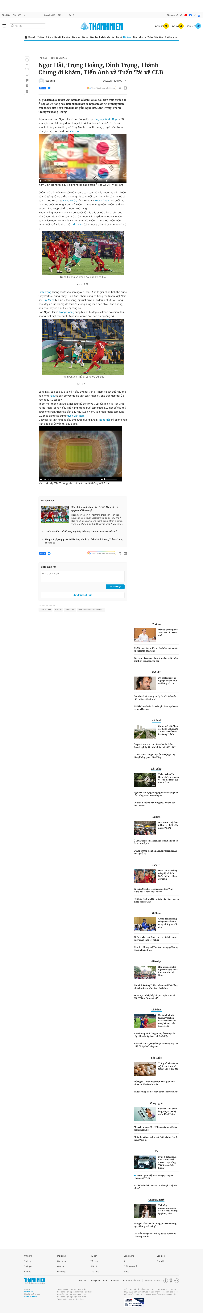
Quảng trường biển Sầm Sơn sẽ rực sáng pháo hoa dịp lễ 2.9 (155, 852)
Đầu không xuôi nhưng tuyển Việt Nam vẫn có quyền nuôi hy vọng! (94, 509)
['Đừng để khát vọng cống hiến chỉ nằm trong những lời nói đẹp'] (145, 924)
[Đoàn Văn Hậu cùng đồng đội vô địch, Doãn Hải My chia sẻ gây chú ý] (145, 876)
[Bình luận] (26, 80)
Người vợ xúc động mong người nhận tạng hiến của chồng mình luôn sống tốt (156, 794)
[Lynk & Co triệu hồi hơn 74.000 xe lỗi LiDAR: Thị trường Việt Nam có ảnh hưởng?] (145, 1162)
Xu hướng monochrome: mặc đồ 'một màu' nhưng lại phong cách (167, 1209)
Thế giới (49, 37)
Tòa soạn (114, 1280)
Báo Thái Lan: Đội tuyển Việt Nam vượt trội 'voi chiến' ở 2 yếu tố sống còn (156, 1045)
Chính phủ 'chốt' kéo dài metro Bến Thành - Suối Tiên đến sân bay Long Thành (168, 730)
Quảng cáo (95, 1280)
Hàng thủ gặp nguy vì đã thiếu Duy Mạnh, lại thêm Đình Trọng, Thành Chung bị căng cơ (84, 541)
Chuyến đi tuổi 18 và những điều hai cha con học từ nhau (154, 804)
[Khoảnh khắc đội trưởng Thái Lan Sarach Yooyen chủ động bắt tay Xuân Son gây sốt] (145, 1021)
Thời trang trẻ (171, 37)
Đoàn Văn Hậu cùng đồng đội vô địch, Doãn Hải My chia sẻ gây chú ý (167, 874)
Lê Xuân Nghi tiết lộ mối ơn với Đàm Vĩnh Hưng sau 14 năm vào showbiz (153, 890)
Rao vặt (160, 1261)
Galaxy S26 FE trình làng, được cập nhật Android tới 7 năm (167, 1111)
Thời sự (40, 37)
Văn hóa (110, 37)
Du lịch (102, 37)
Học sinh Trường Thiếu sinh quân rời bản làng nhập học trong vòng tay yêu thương (156, 986)
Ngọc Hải (104, 419)
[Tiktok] (195, 15)
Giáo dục (94, 37)
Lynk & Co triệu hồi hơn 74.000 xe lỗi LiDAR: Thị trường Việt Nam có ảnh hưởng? (167, 1162)
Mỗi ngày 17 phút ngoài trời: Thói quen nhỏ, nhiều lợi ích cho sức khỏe (154, 1083)
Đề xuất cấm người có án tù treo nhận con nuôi (168, 632)
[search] (28, 25)
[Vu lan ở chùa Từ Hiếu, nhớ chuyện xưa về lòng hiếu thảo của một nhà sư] (145, 780)
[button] (27, 60)
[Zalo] (199, 15)
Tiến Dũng (76, 224)
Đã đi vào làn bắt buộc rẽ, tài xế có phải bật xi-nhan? (155, 1186)
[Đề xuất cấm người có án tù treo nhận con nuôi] (145, 635)
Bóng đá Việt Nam (59, 58)
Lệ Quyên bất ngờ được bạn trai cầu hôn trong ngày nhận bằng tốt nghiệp (155, 938)
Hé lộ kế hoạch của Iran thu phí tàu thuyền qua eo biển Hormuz (156, 707)
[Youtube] (186, 15)
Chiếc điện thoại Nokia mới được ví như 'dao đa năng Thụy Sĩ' (156, 1138)
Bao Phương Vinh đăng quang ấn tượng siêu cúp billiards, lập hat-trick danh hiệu (154, 1035)
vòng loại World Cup (105, 119)
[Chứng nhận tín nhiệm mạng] (134, 1302)
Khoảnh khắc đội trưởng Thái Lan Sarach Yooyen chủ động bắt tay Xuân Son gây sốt (167, 1020)
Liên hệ (71, 15)
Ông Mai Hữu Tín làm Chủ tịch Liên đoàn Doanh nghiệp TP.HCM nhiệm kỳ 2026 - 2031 (155, 745)
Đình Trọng (45, 292)
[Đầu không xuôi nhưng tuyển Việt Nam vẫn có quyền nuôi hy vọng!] (55, 514)
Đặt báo (82, 1280)
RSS (105, 1280)
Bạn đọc (161, 1256)
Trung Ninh (50, 81)
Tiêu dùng (159, 37)
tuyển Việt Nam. (75, 415)
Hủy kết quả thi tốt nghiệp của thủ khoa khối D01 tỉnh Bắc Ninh (168, 971)
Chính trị (32, 37)
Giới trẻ (85, 37)
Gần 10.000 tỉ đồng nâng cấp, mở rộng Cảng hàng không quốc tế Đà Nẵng (154, 756)
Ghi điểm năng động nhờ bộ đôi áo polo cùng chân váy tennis (155, 1235)
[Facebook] (190, 15)
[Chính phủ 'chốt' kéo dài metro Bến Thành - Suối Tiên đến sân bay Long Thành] (145, 732)
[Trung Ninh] (41, 81)
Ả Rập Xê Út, (69, 200)
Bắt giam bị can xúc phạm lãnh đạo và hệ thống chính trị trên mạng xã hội (156, 659)
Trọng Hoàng (66, 312)
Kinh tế (57, 37)
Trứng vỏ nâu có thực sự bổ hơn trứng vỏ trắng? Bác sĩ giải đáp (168, 1066)
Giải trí (119, 37)
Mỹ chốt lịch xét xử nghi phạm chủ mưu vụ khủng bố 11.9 (167, 681)
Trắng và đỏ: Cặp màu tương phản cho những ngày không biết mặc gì (155, 1225)
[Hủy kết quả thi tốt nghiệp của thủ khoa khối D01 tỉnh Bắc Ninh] (145, 972)
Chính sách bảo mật (131, 1280)
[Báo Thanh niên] (34, 1281)
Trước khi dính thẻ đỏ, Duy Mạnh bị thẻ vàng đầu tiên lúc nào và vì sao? (81, 531)
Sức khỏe (76, 37)
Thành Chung (103, 200)
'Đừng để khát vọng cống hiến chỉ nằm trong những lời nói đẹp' (167, 923)
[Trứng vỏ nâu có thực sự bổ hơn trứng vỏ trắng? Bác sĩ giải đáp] (145, 1069)
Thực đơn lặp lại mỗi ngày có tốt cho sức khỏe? (156, 1092)
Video (150, 37)
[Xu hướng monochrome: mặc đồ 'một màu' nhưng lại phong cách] (145, 1211)
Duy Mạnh (49, 300)
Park (52, 395)
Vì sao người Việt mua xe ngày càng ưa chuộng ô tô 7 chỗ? (153, 1176)
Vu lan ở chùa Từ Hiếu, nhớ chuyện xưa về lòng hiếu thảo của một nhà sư (168, 778)
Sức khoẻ (61, 1261)
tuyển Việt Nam (45, 610)
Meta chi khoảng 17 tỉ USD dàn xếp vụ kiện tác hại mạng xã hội (155, 1128)
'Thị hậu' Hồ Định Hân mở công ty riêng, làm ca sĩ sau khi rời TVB (156, 900)
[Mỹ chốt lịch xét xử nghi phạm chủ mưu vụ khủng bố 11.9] (145, 683)
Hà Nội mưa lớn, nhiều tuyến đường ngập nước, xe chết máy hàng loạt (156, 649)
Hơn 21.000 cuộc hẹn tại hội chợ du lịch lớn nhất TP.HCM (168, 825)
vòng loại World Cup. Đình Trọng (91, 610)
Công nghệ (137, 37)
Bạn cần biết (50, 15)
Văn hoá (94, 1261)
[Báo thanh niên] (101, 25)
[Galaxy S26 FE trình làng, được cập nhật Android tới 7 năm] (145, 1114)
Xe (145, 37)
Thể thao (127, 37)
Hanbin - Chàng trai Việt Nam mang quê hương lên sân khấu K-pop (156, 948)
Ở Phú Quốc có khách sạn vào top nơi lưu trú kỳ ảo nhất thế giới (156, 842)
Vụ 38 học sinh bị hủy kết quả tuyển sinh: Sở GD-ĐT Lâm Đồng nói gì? (154, 996)
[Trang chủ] (26, 37)
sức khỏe (74, 131)
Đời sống (66, 37)
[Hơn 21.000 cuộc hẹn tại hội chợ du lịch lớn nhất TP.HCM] (145, 828)
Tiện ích (61, 15)
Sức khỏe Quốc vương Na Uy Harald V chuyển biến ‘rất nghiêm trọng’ (155, 697)
